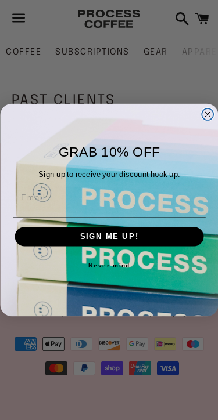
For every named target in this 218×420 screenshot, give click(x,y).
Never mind (109, 265)
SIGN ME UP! (109, 237)
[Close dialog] (207, 114)
